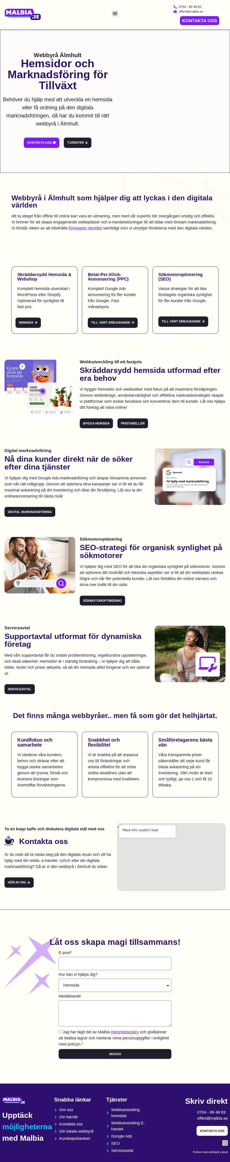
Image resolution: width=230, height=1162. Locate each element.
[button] (115, 13)
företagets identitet (85, 228)
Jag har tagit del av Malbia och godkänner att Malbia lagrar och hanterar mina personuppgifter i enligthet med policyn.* (114, 1038)
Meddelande (70, 996)
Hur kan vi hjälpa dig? (78, 974)
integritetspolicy (125, 1032)
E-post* (65, 953)
